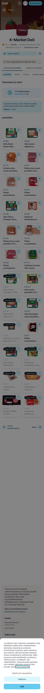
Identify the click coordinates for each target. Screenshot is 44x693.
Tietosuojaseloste (22, 667)
